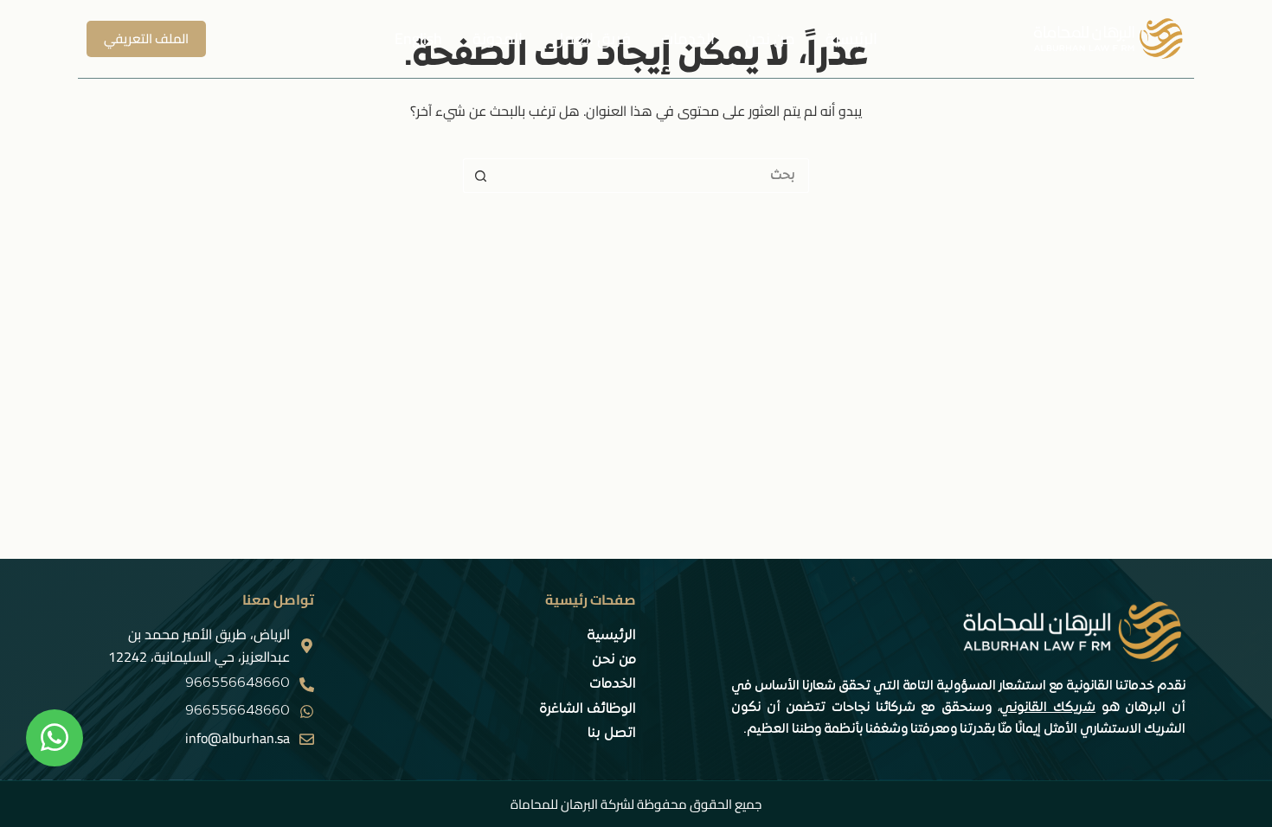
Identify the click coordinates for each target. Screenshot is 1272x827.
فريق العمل (592, 38)
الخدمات (688, 38)
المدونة (497, 38)
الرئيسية (851, 38)
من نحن (770, 38)
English (418, 38)
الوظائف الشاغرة (587, 709)
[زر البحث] (480, 175)
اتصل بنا (612, 733)
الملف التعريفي (146, 38)
